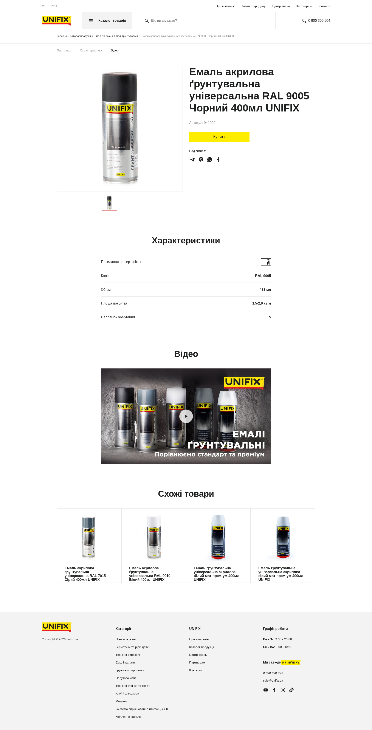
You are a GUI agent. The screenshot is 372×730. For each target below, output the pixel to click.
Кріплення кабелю (128, 716)
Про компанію (226, 6)
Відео (115, 50)
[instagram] (282, 690)
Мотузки (121, 701)
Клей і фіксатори (127, 693)
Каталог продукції (254, 6)
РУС (54, 6)
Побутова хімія (126, 678)
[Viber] (201, 159)
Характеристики (91, 50)
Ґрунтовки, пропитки (130, 670)
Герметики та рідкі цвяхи (133, 647)
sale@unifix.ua (273, 680)
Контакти (324, 6)
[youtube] (265, 690)
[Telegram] (192, 159)
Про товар (64, 50)
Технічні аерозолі (128, 654)
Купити (219, 137)
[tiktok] (291, 690)
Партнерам (304, 6)
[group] (89, 545)
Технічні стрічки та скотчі (133, 685)
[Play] (186, 416)
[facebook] (218, 159)
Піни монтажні (126, 639)
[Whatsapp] (209, 159)
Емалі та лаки (125, 662)
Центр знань (281, 6)
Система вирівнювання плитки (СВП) (142, 709)
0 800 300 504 (319, 20)
